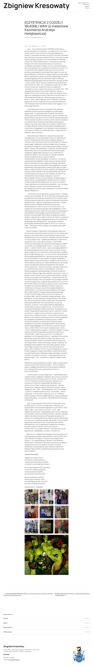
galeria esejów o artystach (36, 37)
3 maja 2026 (87, 618)
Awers (5, 618)
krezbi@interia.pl (14, 660)
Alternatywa (7, 632)
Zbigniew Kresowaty (36, 5)
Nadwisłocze (7, 627)
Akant (5, 623)
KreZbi (28, 37)
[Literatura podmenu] (89, 4)
